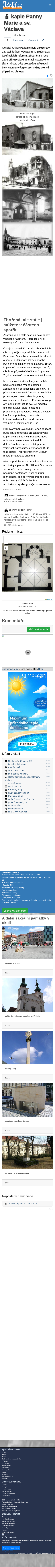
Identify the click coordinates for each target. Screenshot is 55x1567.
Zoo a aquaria (6, 1465)
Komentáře (18, 40)
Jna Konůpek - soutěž (9, 1508)
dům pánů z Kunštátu (18, 774)
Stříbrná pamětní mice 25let (11, 1500)
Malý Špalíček (14, 805)
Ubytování (33, 40)
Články (4, 1484)
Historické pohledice (8, 1493)
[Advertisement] (27, 288)
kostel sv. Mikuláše (17, 764)
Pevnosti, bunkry (7, 1476)
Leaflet (49, 599)
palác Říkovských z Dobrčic (21, 799)
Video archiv (6, 1495)
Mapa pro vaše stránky (9, 1506)
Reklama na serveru (8, 1523)
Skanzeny (5, 1467)
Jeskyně (5, 1474)
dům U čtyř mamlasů (18, 812)
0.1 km (8, 973)
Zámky (4, 1454)
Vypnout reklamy (7, 1504)
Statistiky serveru (7, 1528)
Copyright (13, 1553)
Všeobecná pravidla (8, 1521)
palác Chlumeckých (17, 802)
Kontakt (4, 1530)
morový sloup (14, 783)
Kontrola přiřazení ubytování (11, 1511)
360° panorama (7, 1491)
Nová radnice (14, 786)
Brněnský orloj (15, 790)
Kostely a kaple (7, 1470)
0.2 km (8, 1130)
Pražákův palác (15, 796)
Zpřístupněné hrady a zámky (11, 1459)
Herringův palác (15, 809)
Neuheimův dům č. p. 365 (20, 761)
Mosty (4, 1472)
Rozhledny (5, 1463)
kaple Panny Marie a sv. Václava (23, 22)
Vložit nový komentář (38, 629)
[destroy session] (11, 1551)
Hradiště (4, 1478)
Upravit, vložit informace (15, 911)
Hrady (4, 1452)
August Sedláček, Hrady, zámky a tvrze (15, 1502)
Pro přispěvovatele (8, 1519)
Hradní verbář (6, 1489)
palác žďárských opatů (19, 793)
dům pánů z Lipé (16, 770)
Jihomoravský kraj (10, 669)
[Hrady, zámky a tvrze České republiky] (12, 5)
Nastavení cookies (8, 1532)
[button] (6, 538)
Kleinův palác (14, 767)
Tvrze (4, 1457)
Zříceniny (5, 1461)
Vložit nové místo (11, 1548)
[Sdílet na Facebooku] (47, 75)
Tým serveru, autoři (8, 1517)
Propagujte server (8, 1525)
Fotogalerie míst (7, 1487)
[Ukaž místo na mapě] (27, 651)
